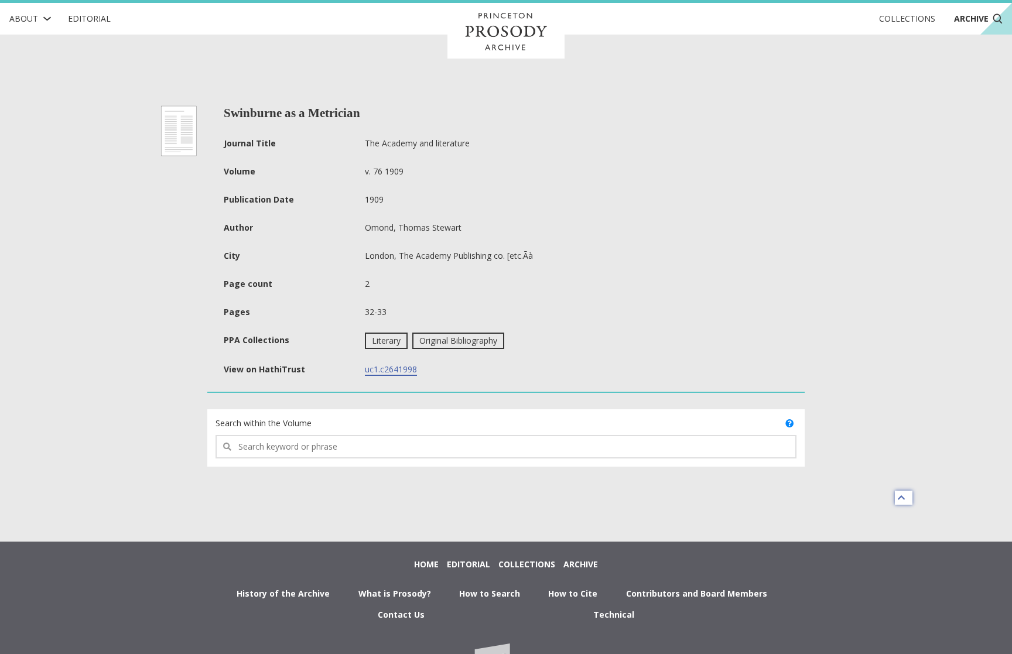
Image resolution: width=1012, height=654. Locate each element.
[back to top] (903, 498)
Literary (386, 340)
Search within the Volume (264, 423)
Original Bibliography (458, 340)
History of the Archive (283, 593)
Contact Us (401, 614)
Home (426, 564)
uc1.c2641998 (391, 369)
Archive (580, 564)
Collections (907, 18)
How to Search (489, 593)
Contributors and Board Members (696, 593)
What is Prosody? (394, 593)
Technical (613, 614)
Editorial (89, 18)
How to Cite (572, 593)
